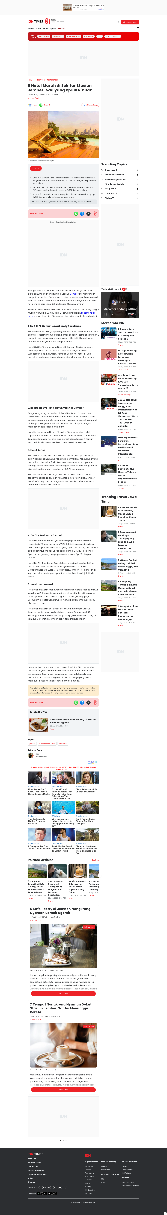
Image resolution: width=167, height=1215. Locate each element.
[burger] (137, 26)
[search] (118, 22)
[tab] (36, 168)
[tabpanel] (63, 190)
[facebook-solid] (82, 214)
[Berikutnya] (99, 875)
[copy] (95, 213)
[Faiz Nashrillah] (31, 755)
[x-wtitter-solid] (88, 214)
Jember (74, 293)
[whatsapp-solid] (76, 214)
